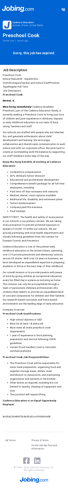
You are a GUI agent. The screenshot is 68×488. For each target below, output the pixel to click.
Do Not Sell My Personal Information (44, 447)
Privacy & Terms (40, 440)
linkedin (37, 460)
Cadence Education (23, 22)
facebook (26, 460)
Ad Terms (10, 440)
